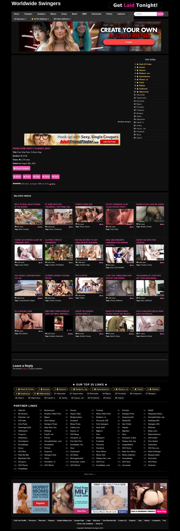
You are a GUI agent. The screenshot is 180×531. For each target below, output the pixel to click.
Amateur (52, 336)
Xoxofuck (100, 448)
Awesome (59, 336)
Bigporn (99, 431)
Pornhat (125, 410)
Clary (21, 265)
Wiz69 (150, 410)
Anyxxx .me (141, 129)
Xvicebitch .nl (49, 462)
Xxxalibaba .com (103, 465)
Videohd (21, 410)
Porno (82, 227)
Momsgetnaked (76, 458)
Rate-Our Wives (128, 451)
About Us (99, 524)
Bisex (17, 177)
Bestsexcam (49, 410)
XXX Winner (75, 465)
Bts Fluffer (81, 276)
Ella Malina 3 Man (23, 311)
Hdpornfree (141, 119)
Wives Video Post (103, 414)
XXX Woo (22, 451)
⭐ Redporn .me (143, 73)
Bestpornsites (153, 455)
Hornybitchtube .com (53, 441)
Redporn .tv (101, 417)
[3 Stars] (17, 183)
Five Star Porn (76, 441)
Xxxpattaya (22, 469)
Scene (87, 227)
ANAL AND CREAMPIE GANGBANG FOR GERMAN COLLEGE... (117, 242)
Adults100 (126, 420)
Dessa (149, 336)
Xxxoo (20, 448)
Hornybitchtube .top (156, 417)
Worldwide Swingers (36, 3)
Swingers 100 (153, 424)
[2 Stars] (15, 183)
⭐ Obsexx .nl (142, 79)
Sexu (124, 434)
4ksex (139, 135)
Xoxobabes (49, 445)
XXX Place (152, 462)
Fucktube (100, 441)
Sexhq (139, 126)
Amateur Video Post (52, 414)
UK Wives (74, 455)
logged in (25, 369)
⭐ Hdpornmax (143, 92)
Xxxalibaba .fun (76, 445)
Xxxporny (48, 451)
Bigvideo (125, 431)
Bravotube (140, 101)
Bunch (112, 336)
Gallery (147, 520)
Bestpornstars (76, 417)
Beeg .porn (152, 431)
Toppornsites (141, 98)
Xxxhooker (152, 445)
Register (51, 520)
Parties (26, 265)
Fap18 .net (48, 434)
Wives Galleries (128, 455)
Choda (149, 227)
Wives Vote (100, 455)
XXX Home (126, 448)
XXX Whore (49, 465)
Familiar (83, 265)
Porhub (47, 448)
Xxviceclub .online (77, 462)
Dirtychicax (22, 438)
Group (150, 265)
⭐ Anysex (141, 67)
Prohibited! (60, 265)
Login (89, 520)
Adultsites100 (153, 420)
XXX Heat (126, 462)
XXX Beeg (74, 434)
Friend (112, 301)
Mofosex (151, 427)
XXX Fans (100, 462)
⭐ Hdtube (141, 86)
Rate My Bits (23, 455)
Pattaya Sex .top (129, 441)
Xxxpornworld (127, 417)
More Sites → (90, 474)
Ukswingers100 (24, 427)
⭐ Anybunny (142, 89)
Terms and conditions (85, 524)
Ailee (142, 301)
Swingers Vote (50, 455)
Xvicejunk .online (129, 438)
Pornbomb (140, 132)
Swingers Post (128, 414)
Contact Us (122, 520)
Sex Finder (126, 424)
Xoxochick (152, 458)
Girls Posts (22, 424)
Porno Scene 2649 (83, 204)
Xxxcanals (126, 465)
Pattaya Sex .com (103, 458)
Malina (25, 334)
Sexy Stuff (100, 427)
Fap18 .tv (140, 122)
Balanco (144, 336)
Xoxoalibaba (127, 458)
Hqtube (125, 427)
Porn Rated (153, 441)
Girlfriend (119, 301)
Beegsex (140, 113)
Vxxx (98, 434)
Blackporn (100, 438)
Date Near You (50, 427)
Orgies (32, 301)
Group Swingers (22, 168)
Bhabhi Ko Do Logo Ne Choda (150, 204)
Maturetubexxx (154, 434)
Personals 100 (102, 420)
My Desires (23, 414)
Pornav (73, 410)
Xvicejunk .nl (75, 438)
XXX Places (23, 465)
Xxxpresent (75, 451)
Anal (111, 268)
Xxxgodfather (127, 445)
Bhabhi (143, 227)
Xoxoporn (22, 462)
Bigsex (139, 104)
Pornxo (47, 438)
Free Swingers (102, 424)
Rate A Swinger (154, 451)
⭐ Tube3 (140, 83)
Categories (156, 520)
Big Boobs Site (24, 458)
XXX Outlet (152, 438)
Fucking (26, 229)
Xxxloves (151, 465)
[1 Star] (13, 183)
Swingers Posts (50, 424)
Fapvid (139, 138)
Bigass (47, 417)
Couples (144, 265)
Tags (140, 520)
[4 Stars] (18, 183)
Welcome (42, 520)
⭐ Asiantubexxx (143, 76)
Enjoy (118, 336)
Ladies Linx (75, 427)
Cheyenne (58, 229)
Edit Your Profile (20, 520)
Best (20, 229)
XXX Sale (22, 420)
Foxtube (99, 410)
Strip (56, 177)
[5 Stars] (20, 183)
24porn (139, 116)
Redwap (47, 431)
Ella (20, 334)
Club (112, 229)
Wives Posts (75, 424)
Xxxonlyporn (23, 441)
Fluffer (82, 298)
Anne (51, 229)
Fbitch (46, 458)
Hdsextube (141, 95)
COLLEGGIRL (119, 268)
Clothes (52, 265)
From (27, 177)
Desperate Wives (155, 414)
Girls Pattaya (49, 420)
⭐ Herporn (141, 70)
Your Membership (109, 520)
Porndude (140, 107)
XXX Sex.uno (153, 448)
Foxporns (22, 434)
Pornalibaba (23, 445)
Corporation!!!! (24, 301)
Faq (164, 520)
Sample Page (79, 520)
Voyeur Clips (75, 414)
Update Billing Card (64, 520)
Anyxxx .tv (74, 431)
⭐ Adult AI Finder (144, 64)
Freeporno (140, 110)
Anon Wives (101, 451)
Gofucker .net (24, 417)
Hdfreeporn (23, 431)
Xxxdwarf (74, 420)
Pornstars (32, 520)
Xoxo (72, 448)
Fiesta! (52, 301)
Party (46, 177)
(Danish (83, 336)
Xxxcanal (100, 445)
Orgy (37, 177)
